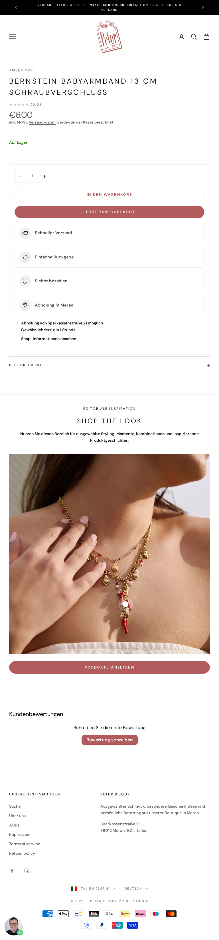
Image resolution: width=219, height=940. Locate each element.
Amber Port (22, 70)
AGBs (14, 825)
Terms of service (24, 843)
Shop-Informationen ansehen (48, 338)
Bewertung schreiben (109, 740)
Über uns (17, 815)
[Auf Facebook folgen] (12, 871)
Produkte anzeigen (109, 667)
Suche (15, 806)
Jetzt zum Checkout (109, 211)
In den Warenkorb (109, 194)
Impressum (20, 834)
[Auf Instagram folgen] (27, 871)
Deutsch (133, 888)
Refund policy (22, 853)
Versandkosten (42, 122)
